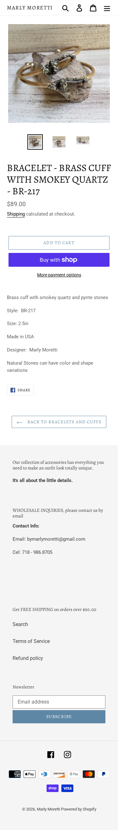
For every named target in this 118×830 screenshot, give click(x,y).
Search (20, 624)
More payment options (59, 274)
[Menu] (107, 8)
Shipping (16, 214)
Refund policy (28, 658)
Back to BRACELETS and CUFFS (63, 422)
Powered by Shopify (78, 809)
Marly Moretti (30, 8)
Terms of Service (31, 641)
